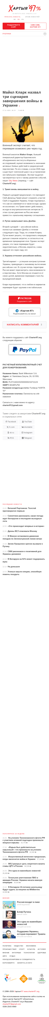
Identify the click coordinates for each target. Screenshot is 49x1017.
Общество (18, 946)
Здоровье (41, 952)
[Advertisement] (24, 63)
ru (19, 19)
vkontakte (28, 427)
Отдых (12, 956)
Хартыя (25, 8)
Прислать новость (12, 17)
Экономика (31, 946)
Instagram (28, 432)
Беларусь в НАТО (24, 963)
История (42, 949)
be (15, 19)
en (23, 19)
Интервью (16, 952)
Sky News (13, 181)
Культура (31, 949)
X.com (12, 427)
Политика (7, 946)
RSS (12, 438)
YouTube (28, 421)
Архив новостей (32, 17)
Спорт (22, 949)
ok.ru (12, 432)
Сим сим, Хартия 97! (35, 26)
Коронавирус (9, 963)
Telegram (28, 438)
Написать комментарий (24, 325)
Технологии (29, 952)
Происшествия (9, 949)
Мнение (6, 898)
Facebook (12, 421)
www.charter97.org (31, 991)
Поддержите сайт (13, 26)
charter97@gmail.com (12, 1004)
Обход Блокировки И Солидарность (19, 959)
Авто (5, 956)
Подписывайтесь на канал (24, 312)
